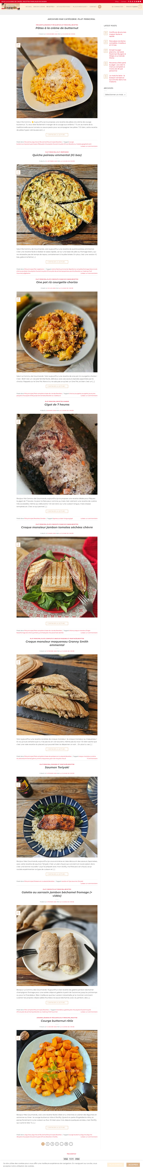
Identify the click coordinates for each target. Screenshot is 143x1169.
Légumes (40, 1017)
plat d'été (30, 395)
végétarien (26, 273)
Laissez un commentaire (89, 146)
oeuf (22, 271)
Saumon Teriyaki (57, 767)
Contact (123, 1)
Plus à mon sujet (80, 6)
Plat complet (48, 889)
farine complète (77, 269)
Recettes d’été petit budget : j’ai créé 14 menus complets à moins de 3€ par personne (117, 67)
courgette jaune (86, 393)
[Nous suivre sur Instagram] (130, 1)
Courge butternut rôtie (57, 1020)
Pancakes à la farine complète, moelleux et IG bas (117, 43)
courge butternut (75, 1135)
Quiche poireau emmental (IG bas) (57, 155)
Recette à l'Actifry (52, 1137)
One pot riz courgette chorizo (57, 282)
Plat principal (65, 25)
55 (66, 1144)
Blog (117, 1)
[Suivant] (71, 1144)
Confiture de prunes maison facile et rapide (117, 34)
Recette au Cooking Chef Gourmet (46, 1012)
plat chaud (45, 144)
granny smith (36, 758)
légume (83, 1135)
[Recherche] (99, 6)
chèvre (71, 630)
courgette (77, 393)
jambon (36, 633)
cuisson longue (64, 518)
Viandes (66, 401)
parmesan (33, 144)
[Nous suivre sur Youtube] (140, 1)
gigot (71, 518)
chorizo (71, 393)
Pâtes (40, 144)
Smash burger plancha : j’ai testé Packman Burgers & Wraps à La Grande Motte (117, 54)
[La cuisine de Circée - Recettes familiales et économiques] (12, 6)
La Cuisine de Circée (68, 34)
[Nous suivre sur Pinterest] (138, 1)
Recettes (50, 6)
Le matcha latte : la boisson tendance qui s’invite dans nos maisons (117, 79)
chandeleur (60, 1010)
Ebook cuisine (39, 6)
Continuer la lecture (57, 135)
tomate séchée (58, 633)
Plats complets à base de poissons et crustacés (59, 638)
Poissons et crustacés (59, 764)
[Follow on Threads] (134, 1)
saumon (75, 881)
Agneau (55, 518)
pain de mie (54, 758)
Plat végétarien (63, 152)
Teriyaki (80, 881)
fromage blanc (88, 269)
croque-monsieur (80, 630)
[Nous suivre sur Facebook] (128, 1)
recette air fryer (66, 881)
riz (60, 395)
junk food (42, 633)
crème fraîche (56, 269)
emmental (28, 758)
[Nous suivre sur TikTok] (132, 1)
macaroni (27, 144)
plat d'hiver (64, 144)
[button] (117, 7)
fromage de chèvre (26, 633)
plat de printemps (58, 271)
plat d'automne (55, 144)
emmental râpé (66, 269)
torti (90, 144)
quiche (72, 271)
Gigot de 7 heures (56, 404)
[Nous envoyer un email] (136, 1)
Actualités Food (63, 6)
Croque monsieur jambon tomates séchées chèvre (57, 527)
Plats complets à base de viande (59, 279)
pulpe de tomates (40, 395)
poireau (67, 271)
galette (66, 1010)
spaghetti (85, 144)
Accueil (29, 6)
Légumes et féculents (52, 25)
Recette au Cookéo (75, 144)
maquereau (45, 758)
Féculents (39, 25)
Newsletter (71, 1154)
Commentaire (92, 758)
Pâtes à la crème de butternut (57, 28)
